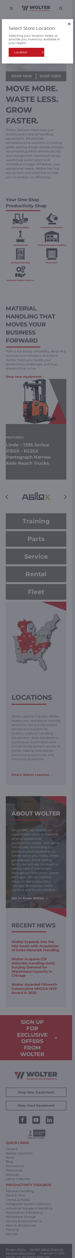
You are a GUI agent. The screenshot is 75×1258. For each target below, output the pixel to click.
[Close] (69, 24)
